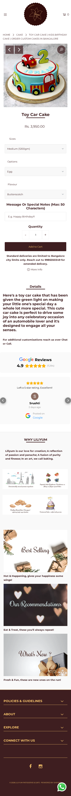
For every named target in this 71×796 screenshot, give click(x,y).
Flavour (12, 184)
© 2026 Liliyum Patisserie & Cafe (24, 783)
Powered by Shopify (51, 783)
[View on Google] (39, 396)
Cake (19, 34)
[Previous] (9, 50)
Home (6, 34)
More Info (36, 269)
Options (12, 161)
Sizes (12, 138)
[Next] (19, 50)
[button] (3, 400)
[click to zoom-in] (61, 50)
